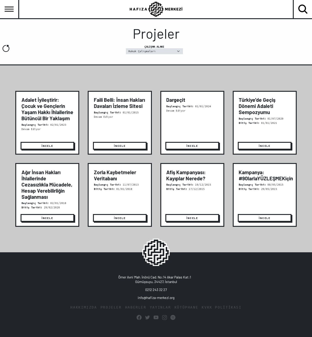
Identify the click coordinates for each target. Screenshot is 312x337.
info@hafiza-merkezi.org (156, 298)
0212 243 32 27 (156, 290)
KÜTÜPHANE (186, 307)
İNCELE (47, 145)
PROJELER (111, 307)
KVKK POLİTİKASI (221, 307)
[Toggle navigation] (9, 9)
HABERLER (135, 307)
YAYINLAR (160, 307)
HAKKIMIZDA (83, 307)
